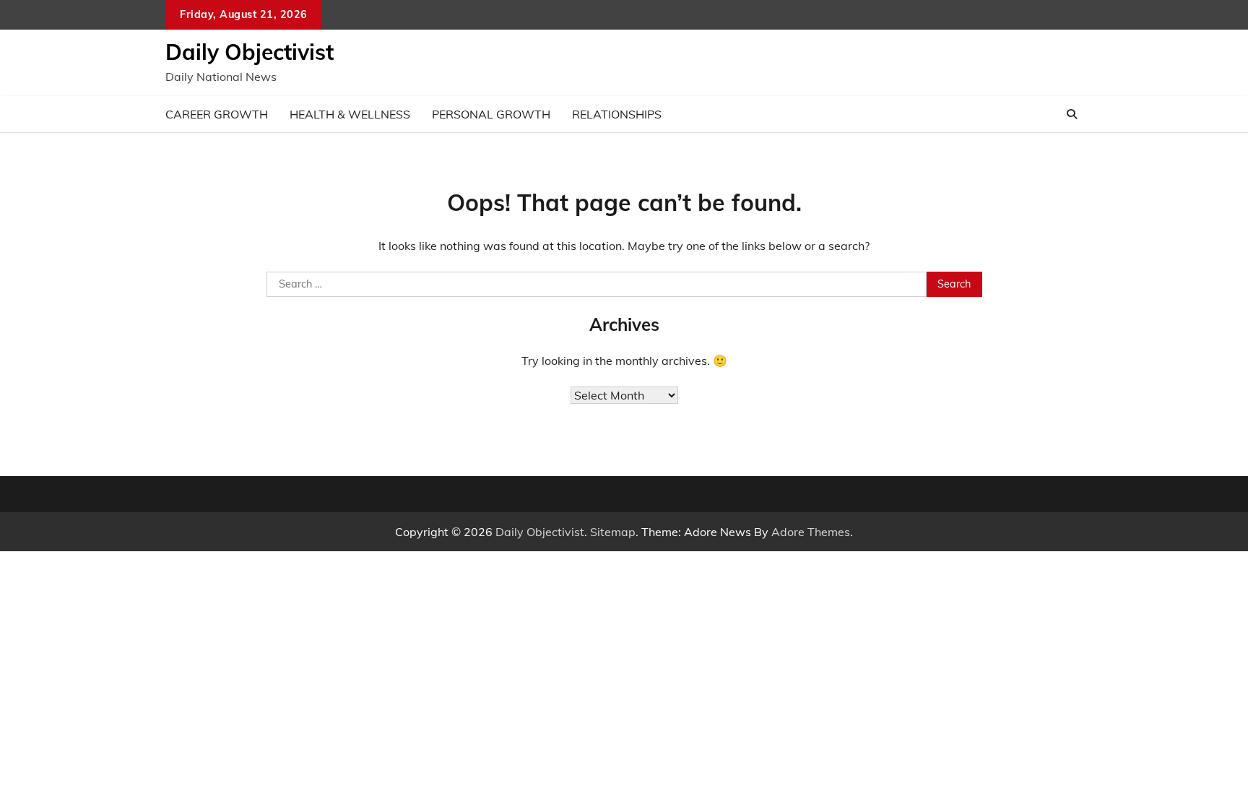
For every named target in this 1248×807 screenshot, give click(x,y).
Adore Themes (810, 532)
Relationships (617, 114)
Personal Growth (491, 114)
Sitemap (613, 532)
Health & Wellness (350, 114)
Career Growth (216, 114)
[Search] (1072, 114)
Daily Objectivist (249, 52)
